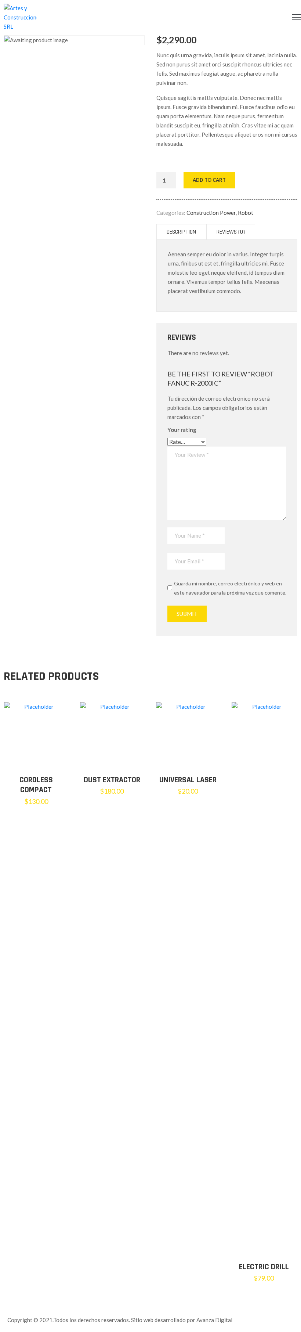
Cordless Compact (36, 785)
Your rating (181, 429)
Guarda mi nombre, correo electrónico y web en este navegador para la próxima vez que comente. (230, 588)
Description (181, 232)
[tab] (181, 232)
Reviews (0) (231, 232)
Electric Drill (264, 1267)
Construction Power (211, 212)
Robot (245, 212)
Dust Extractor (112, 780)
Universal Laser (188, 780)
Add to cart (209, 180)
